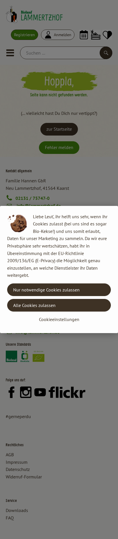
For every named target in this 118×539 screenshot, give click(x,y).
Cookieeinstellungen (59, 319)
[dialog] (59, 269)
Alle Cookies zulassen (34, 305)
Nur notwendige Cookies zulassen (46, 290)
